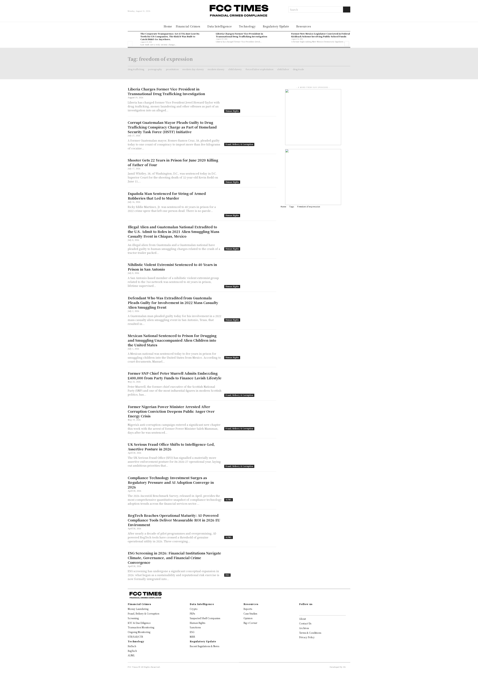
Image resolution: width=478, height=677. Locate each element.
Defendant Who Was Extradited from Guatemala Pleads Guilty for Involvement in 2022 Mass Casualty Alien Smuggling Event (173, 302)
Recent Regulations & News (204, 646)
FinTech (132, 646)
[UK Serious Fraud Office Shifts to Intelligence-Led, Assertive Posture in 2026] (250, 455)
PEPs (192, 613)
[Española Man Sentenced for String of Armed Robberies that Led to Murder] (250, 204)
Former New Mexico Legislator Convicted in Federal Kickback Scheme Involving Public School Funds (320, 35)
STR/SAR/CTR (135, 636)
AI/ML (228, 499)
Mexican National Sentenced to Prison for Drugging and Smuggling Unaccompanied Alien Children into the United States (172, 340)
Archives (304, 628)
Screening (133, 618)
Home (283, 206)
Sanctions (195, 627)
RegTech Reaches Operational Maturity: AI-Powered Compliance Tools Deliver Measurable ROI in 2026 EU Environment (174, 520)
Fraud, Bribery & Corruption (239, 144)
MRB (192, 636)
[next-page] (346, 43)
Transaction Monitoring (141, 627)
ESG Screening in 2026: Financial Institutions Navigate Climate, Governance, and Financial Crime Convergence (174, 558)
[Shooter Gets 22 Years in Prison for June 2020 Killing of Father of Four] (250, 171)
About (302, 618)
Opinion (247, 618)
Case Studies (250, 613)
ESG (227, 574)
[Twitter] (318, 610)
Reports (247, 608)
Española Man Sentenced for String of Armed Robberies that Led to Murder (167, 195)
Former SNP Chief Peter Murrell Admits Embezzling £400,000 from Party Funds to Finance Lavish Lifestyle (174, 375)
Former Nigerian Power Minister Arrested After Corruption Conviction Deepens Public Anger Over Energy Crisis (171, 411)
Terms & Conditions (310, 632)
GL (344, 666)
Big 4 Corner (250, 622)
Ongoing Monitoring (139, 632)
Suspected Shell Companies (205, 618)
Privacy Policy (307, 637)
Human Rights (232, 110)
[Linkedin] (312, 610)
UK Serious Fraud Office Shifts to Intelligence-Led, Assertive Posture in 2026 (171, 446)
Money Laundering (138, 608)
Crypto (194, 608)
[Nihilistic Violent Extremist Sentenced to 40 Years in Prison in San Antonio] (250, 275)
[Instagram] (306, 610)
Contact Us (305, 623)
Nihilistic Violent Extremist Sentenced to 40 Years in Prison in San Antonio (172, 267)
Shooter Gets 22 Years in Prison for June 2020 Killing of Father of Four (173, 162)
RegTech (132, 650)
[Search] (346, 9)
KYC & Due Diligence (139, 622)
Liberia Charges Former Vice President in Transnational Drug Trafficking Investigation (241, 35)
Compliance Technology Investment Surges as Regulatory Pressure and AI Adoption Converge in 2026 (171, 482)
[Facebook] (300, 610)
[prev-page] (130, 43)
